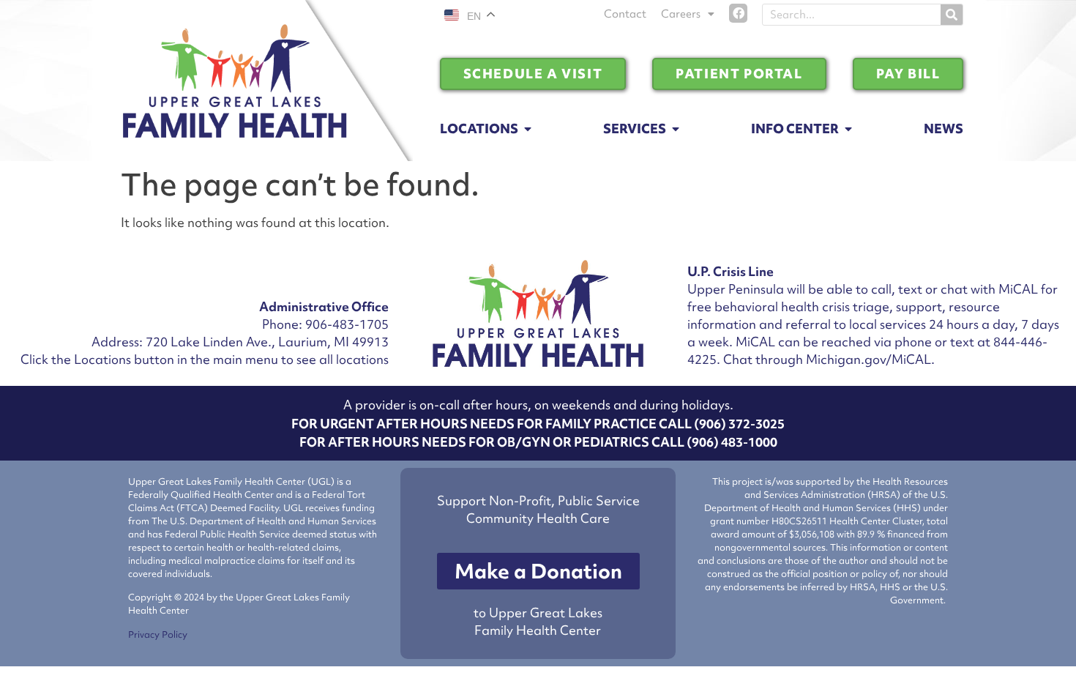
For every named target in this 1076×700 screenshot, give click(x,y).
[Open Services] (675, 128)
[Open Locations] (528, 128)
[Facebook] (738, 13)
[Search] (952, 14)
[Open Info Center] (848, 128)
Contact (625, 14)
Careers (680, 14)
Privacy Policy (157, 634)
